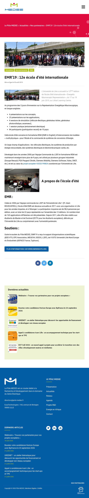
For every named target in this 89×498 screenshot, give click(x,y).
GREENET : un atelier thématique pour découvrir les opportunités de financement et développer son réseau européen (49, 321)
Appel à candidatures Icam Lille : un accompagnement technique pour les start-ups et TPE (49, 334)
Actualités (9, 70)
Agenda (49, 400)
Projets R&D (51, 405)
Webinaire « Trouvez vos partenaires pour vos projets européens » (44, 296)
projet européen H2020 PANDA (35, 164)
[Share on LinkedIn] (50, 263)
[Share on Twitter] (44, 263)
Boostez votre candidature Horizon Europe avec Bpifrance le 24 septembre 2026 (47, 309)
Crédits (39, 488)
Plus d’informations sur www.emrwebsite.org (26, 249)
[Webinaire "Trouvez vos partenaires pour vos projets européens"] (12, 299)
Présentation (51, 387)
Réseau (49, 396)
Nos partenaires (21, 70)
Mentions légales (30, 488)
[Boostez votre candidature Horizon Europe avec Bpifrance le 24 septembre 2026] (12, 311)
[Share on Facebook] (38, 263)
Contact (49, 414)
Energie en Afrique (53, 409)
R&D (31, 70)
